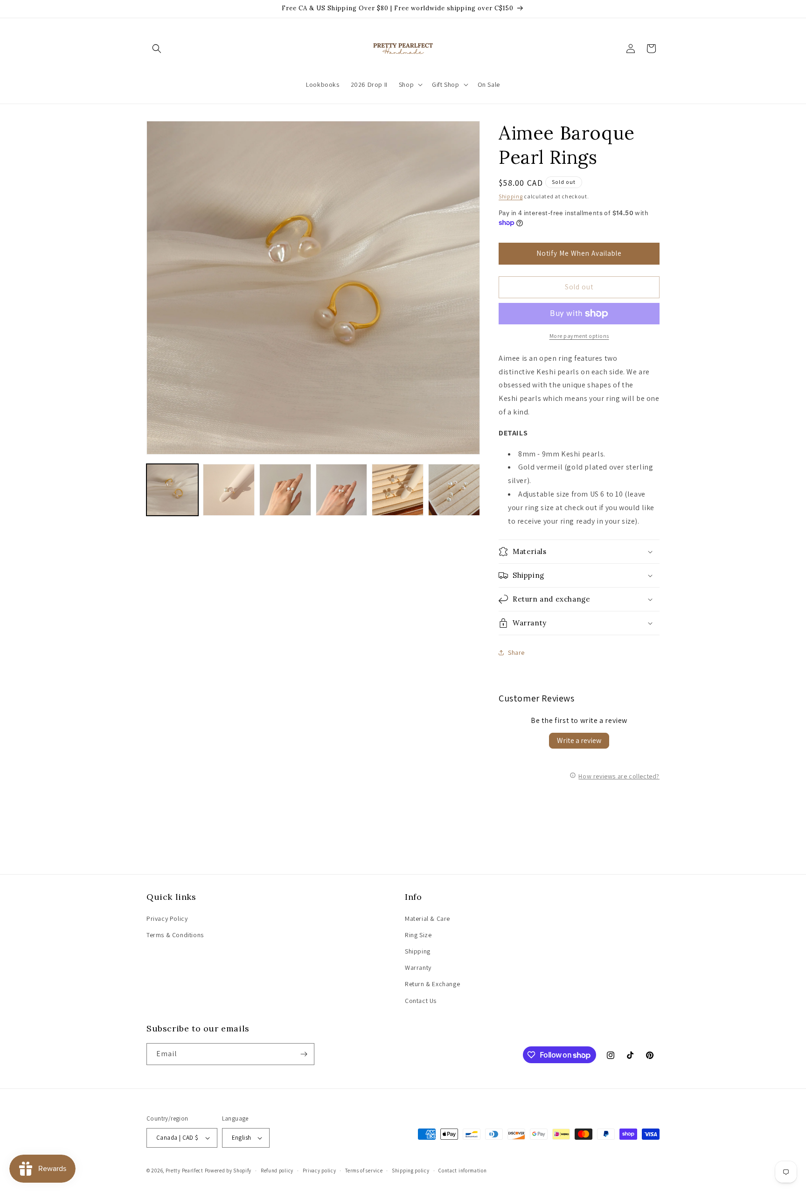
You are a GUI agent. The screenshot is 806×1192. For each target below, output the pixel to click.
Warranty (418, 967)
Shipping (511, 196)
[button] (156, 48)
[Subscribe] (303, 1054)
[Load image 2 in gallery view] (229, 490)
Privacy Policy (167, 918)
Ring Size (418, 935)
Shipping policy (411, 1170)
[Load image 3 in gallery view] (285, 490)
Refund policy (277, 1170)
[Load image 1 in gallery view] (172, 490)
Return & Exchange (432, 984)
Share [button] (516, 652)
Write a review (579, 740)
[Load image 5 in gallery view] (398, 490)
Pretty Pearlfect (184, 1170)
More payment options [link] (579, 335)
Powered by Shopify (228, 1170)
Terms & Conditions (175, 935)
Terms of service (363, 1170)
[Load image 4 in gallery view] (342, 490)
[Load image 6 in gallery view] (454, 490)
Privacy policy (319, 1170)
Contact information (462, 1170)
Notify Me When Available (579, 253)
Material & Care (427, 918)
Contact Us (421, 1000)
